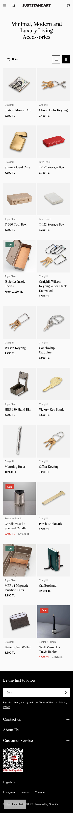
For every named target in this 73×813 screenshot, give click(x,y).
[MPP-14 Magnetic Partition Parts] (19, 560)
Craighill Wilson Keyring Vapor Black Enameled (53, 286)
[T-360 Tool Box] (19, 199)
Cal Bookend (47, 585)
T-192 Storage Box (51, 167)
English (7, 782)
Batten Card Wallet (17, 647)
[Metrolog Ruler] (19, 441)
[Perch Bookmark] (53, 498)
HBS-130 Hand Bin (18, 409)
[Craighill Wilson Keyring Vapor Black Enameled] (53, 256)
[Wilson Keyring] (19, 322)
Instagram (9, 792)
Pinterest (25, 792)
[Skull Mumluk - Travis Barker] (53, 621)
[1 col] (56, 59)
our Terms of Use (44, 702)
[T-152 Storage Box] (53, 199)
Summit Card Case (17, 167)
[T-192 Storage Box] (53, 141)
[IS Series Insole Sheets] (19, 256)
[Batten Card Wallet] (19, 621)
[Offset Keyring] (53, 441)
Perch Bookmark (50, 524)
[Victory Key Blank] (53, 384)
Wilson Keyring (15, 348)
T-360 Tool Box (15, 224)
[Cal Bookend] (53, 560)
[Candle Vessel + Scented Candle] (19, 498)
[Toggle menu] (5, 5)
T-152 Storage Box (51, 224)
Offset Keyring (49, 467)
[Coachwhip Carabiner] (53, 322)
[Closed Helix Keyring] (53, 84)
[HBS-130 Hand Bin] (19, 384)
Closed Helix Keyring (53, 110)
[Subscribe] (66, 692)
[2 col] (66, 59)
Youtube (40, 792)
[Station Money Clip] (19, 84)
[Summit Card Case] (19, 141)
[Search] (12, 5)
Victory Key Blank (51, 409)
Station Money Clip (18, 110)
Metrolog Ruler (15, 467)
